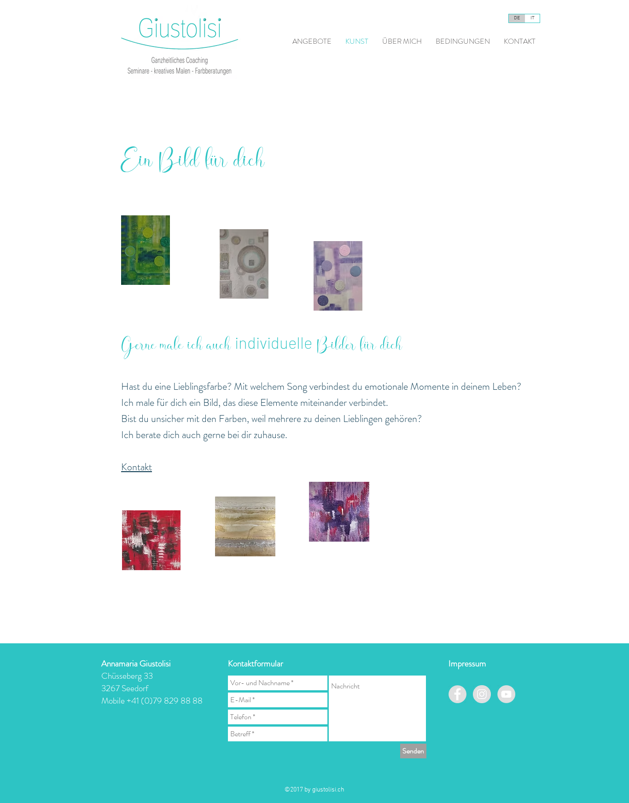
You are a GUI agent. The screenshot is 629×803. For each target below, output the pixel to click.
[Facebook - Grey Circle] (457, 694)
